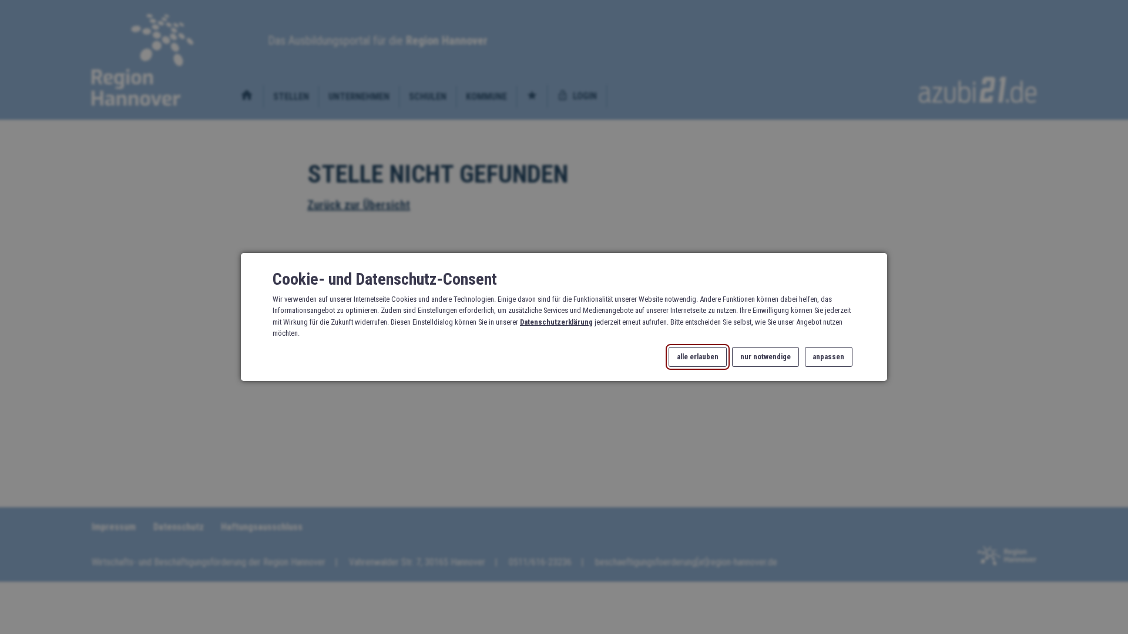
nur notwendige (765, 357)
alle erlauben (698, 357)
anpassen (828, 357)
